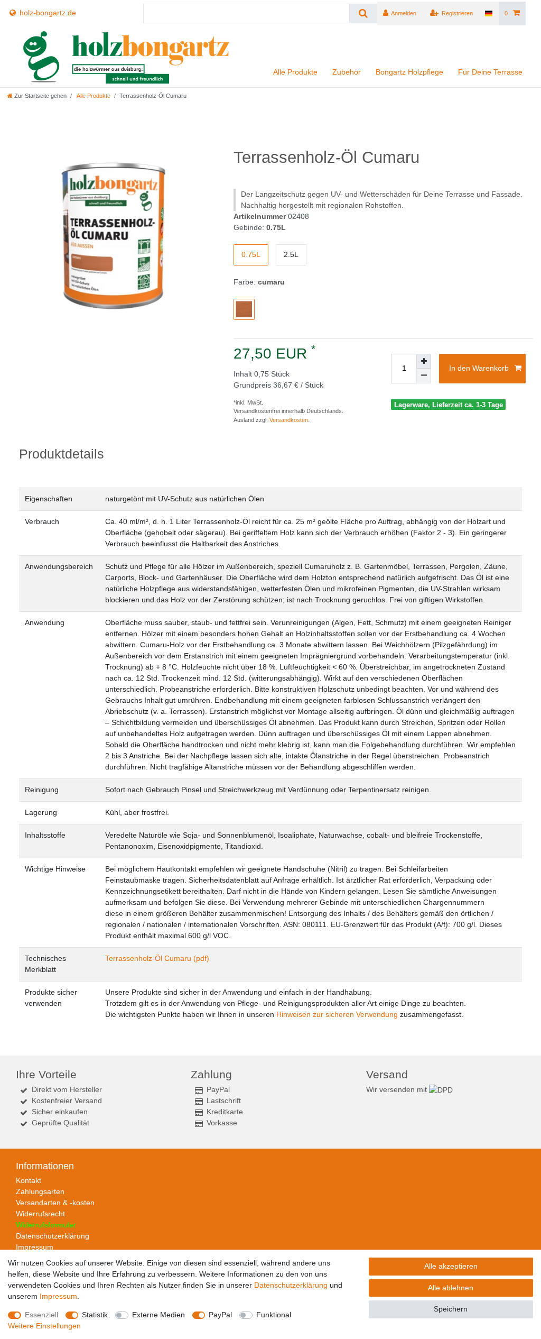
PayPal (220, 1314)
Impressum (34, 1247)
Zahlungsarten (40, 1191)
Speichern (451, 1309)
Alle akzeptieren (451, 1266)
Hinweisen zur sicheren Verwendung (337, 1014)
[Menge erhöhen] (423, 361)
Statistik (95, 1314)
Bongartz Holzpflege (409, 72)
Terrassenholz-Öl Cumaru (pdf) (157, 958)
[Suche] (363, 13)
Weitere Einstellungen (44, 1326)
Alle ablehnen (450, 1287)
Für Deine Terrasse (490, 72)
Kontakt (28, 1180)
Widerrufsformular (46, 1225)
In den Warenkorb (479, 368)
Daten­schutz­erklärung (291, 1285)
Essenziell (41, 1314)
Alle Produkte (295, 72)
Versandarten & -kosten (55, 1202)
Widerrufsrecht (40, 1213)
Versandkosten (288, 420)
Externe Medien (158, 1314)
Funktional (273, 1314)
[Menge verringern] (423, 376)
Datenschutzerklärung (52, 1236)
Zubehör (346, 72)
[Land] (488, 13)
